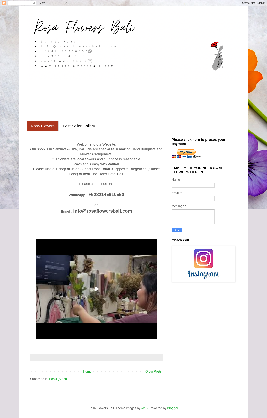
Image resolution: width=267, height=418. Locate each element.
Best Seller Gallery (79, 126)
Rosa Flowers (43, 126)
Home (87, 371)
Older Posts (153, 371)
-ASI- (144, 408)
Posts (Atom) (58, 379)
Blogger (172, 408)
